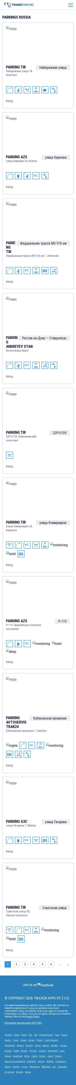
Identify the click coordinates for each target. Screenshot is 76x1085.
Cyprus (24, 1067)
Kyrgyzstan (9, 1072)
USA (35, 1035)
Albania (8, 1067)
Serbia (27, 1056)
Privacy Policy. (32, 1016)
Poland (24, 1035)
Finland (39, 1040)
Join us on (30, 985)
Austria (38, 1045)
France (16, 1035)
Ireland (50, 1056)
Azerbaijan (31, 1061)
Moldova (50, 1061)
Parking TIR (16, 67)
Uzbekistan (62, 1067)
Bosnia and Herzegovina (15, 1061)
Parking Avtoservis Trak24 (16, 722)
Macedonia (46, 1067)
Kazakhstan (18, 1056)
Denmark (54, 1045)
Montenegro (35, 1067)
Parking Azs (16, 157)
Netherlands (10, 1045)
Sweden (8, 1040)
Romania (29, 1045)
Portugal (33, 1051)
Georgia (41, 1061)
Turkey (15, 1040)
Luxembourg (60, 1061)
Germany (8, 1035)
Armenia (16, 1067)
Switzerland (53, 1051)
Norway (31, 1040)
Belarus (46, 1045)
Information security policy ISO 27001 (23, 1023)
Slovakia (24, 1051)
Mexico (28, 1072)
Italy (30, 1035)
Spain (57, 1035)
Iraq (54, 1067)
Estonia (42, 1056)
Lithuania (42, 1051)
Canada (8, 1056)
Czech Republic (51, 1040)
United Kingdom (46, 1035)
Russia (64, 1035)
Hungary (63, 1045)
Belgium (20, 1045)
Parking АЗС (16, 821)
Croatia (34, 1056)
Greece (16, 1051)
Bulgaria (8, 1051)
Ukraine (23, 1040)
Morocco (19, 1072)
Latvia (62, 1051)
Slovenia (58, 1056)
